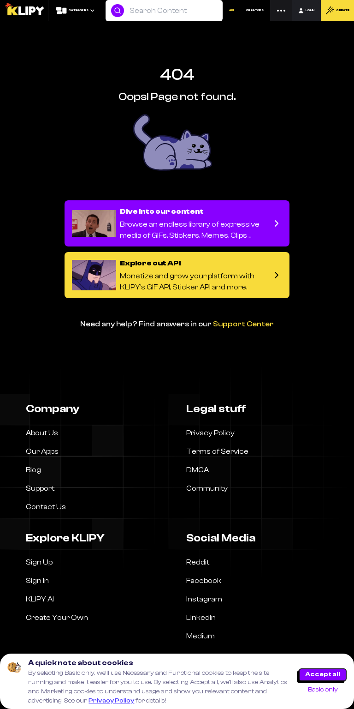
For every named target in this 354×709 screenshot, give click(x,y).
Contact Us (46, 507)
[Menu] (281, 10)
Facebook (203, 581)
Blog (33, 470)
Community (207, 488)
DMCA (197, 470)
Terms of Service (217, 451)
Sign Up (39, 562)
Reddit (197, 562)
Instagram (204, 599)
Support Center (243, 324)
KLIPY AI (40, 599)
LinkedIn (201, 617)
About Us (42, 433)
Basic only (323, 689)
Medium (200, 636)
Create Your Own (57, 617)
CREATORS (255, 10)
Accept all (322, 674)
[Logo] (24, 10)
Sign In (37, 581)
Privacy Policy (111, 700)
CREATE (342, 10)
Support (40, 488)
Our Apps (42, 451)
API (231, 10)
